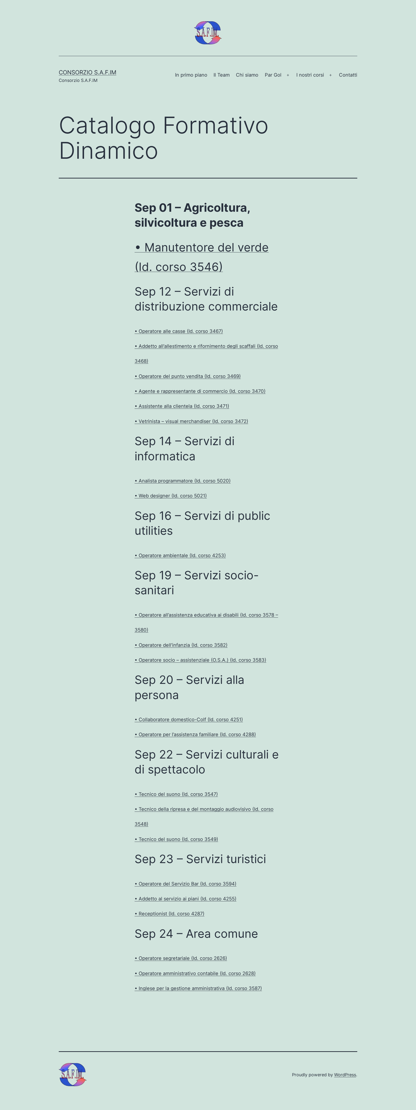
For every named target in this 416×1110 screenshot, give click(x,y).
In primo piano (191, 75)
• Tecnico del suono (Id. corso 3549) (176, 839)
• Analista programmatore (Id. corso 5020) (183, 481)
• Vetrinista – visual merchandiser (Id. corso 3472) (191, 421)
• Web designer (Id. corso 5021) (171, 496)
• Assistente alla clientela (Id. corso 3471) (182, 406)
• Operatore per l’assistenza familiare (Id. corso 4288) (195, 734)
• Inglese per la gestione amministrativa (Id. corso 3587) (198, 988)
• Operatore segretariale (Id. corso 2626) (181, 958)
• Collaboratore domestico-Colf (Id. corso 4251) (189, 719)
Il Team (222, 75)
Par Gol (273, 75)
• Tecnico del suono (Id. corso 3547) (176, 794)
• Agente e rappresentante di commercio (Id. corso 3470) (200, 391)
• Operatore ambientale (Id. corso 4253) (180, 555)
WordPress (345, 1074)
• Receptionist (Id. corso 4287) (169, 914)
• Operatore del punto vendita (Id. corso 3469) (188, 376)
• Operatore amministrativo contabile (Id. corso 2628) (195, 973)
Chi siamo (247, 75)
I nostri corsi (310, 75)
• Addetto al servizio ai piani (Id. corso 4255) (185, 899)
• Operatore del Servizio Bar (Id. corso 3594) (185, 884)
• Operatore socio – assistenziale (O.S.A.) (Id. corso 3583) (200, 660)
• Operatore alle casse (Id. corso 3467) (179, 331)
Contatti (348, 75)
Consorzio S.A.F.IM (87, 72)
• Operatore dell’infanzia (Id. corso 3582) (181, 645)
